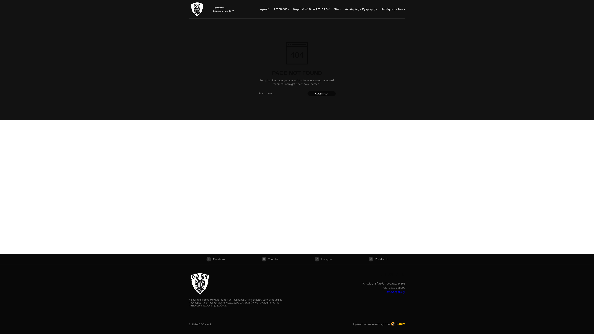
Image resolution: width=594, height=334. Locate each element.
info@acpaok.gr (395, 291)
